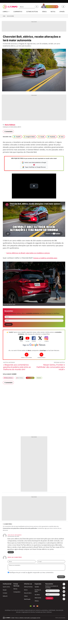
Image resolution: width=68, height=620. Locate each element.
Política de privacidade (60, 617)
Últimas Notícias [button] (32, 11)
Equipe (4, 590)
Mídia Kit (5, 596)
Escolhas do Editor (38, 590)
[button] (37, 7)
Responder (10, 552)
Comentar (61, 577)
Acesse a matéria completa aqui (45, 258)
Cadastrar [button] (8, 324)
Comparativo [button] (17, 11)
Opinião (37, 587)
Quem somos (6, 587)
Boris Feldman (10, 125)
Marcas (15, 589)
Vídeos (26, 596)
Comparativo (16, 592)
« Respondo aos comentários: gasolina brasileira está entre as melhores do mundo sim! (17, 367)
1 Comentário (8, 131)
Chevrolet (39, 377)
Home (4, 16)
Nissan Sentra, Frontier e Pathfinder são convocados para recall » (51, 367)
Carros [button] (5, 11)
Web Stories (38, 598)
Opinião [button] (62, 11)
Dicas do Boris (10, 16)
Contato (5, 593)
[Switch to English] (34, 606)
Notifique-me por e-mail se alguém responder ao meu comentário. (31, 572)
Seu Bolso (37, 594)
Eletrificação (27, 599)
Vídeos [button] (44, 11)
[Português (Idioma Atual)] (30, 606)
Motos (26, 590)
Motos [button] (53, 11)
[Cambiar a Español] (37, 606)
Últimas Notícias (9, 377)
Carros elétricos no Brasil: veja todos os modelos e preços (28, 253)
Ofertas (37, 601)
